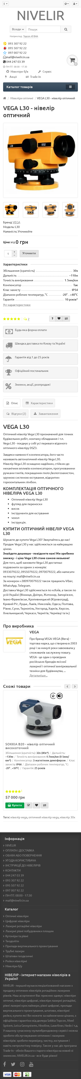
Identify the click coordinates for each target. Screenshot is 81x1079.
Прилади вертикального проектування (31, 946)
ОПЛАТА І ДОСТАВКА (19, 850)
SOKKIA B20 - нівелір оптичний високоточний (30, 746)
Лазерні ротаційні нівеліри (23, 926)
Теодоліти (12, 941)
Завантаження (48, 413)
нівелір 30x (67, 817)
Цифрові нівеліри (17, 921)
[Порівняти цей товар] (66, 319)
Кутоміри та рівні (16, 936)
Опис (14, 403)
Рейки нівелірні (16, 961)
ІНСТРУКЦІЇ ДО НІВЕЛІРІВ (22, 865)
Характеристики (42, 403)
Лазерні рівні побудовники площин (29, 931)
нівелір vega (18, 817)
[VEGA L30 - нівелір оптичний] (40, 160)
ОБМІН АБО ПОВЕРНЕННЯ (23, 855)
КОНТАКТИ (13, 870)
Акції (13, 77)
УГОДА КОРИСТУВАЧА (20, 860)
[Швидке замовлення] (28, 805)
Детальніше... (38, 675)
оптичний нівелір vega (43, 817)
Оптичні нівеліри (16, 916)
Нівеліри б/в (19, 71)
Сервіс (47, 71)
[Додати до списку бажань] (59, 319)
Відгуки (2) (18, 413)
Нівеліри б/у (13, 966)
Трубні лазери (14, 951)
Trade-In (35, 77)
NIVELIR (10, 845)
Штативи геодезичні (19, 956)
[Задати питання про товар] (52, 319)
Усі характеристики (17, 305)
